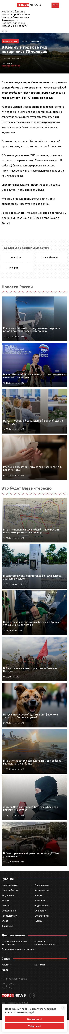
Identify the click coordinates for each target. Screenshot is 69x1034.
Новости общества (13, 11)
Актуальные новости (14, 25)
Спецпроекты (41, 916)
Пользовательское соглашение (18, 949)
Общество (40, 910)
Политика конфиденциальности (46, 942)
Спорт (5, 921)
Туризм (38, 921)
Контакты (39, 964)
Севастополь (41, 885)
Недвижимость (42, 905)
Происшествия (9, 916)
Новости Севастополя (15, 17)
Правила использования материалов (14, 942)
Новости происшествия (16, 14)
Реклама (6, 964)
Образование (9, 910)
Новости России (10, 890)
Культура (6, 905)
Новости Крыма (10, 885)
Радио (5, 970)
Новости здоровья (13, 23)
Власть (5, 900)
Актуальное (8, 895)
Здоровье (39, 900)
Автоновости (10, 20)
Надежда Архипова (11, 66)
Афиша (38, 895)
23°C (55, 5)
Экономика (7, 926)
